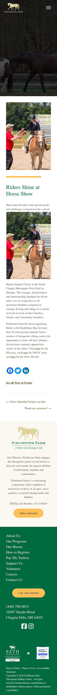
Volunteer (13, 568)
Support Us (14, 563)
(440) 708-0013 (17, 606)
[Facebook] (10, 371)
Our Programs (16, 541)
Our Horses (14, 546)
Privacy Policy (13, 668)
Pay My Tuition (17, 557)
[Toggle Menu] (48, 7)
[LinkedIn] (26, 371)
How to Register (18, 552)
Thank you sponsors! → (37, 408)
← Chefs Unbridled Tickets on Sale (25, 401)
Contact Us (14, 579)
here (38, 348)
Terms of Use (28, 668)
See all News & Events (19, 383)
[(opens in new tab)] (12, 652)
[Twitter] (18, 371)
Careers (11, 574)
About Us (13, 535)
